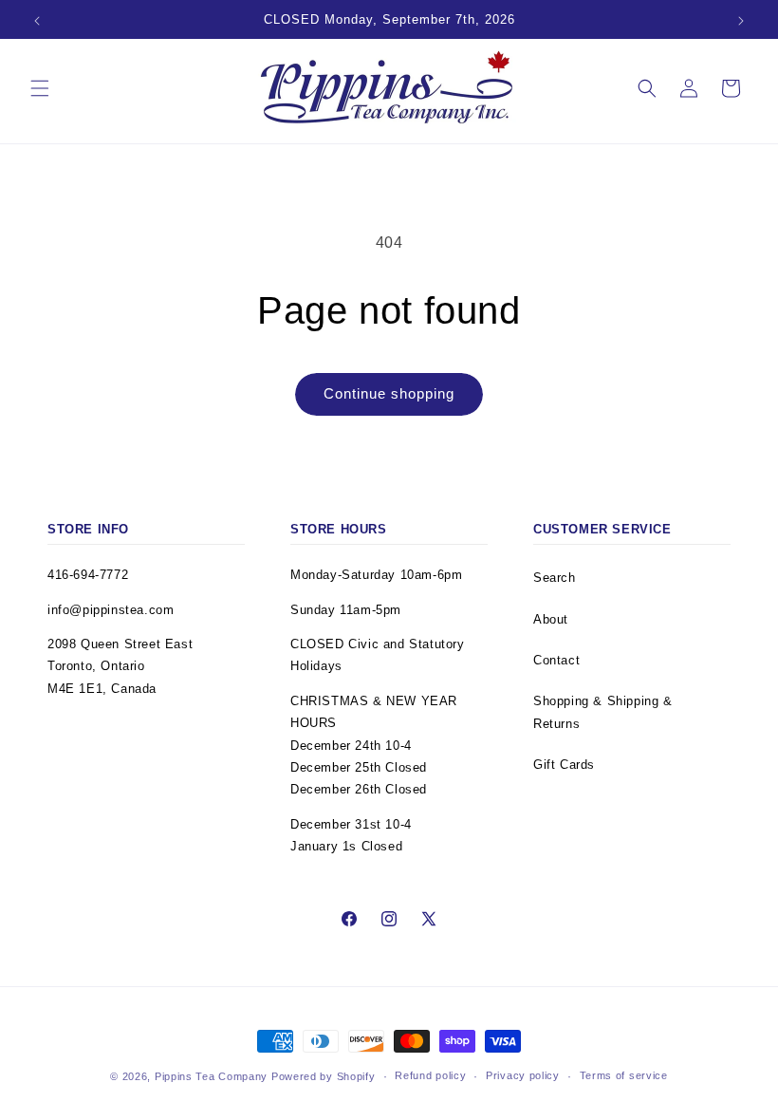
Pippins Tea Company (211, 1076)
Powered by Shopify (323, 1076)
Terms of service (624, 1075)
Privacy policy (523, 1075)
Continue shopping (389, 393)
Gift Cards (564, 764)
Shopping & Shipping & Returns (603, 712)
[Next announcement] (741, 21)
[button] (40, 88)
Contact (556, 660)
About (550, 619)
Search (554, 577)
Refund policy (430, 1075)
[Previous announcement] (37, 21)
